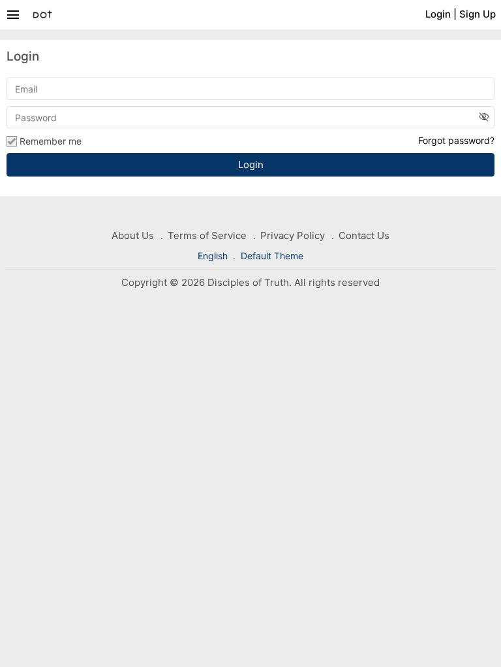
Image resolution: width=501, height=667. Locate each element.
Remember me (51, 141)
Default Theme (272, 255)
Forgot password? (456, 140)
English (214, 255)
